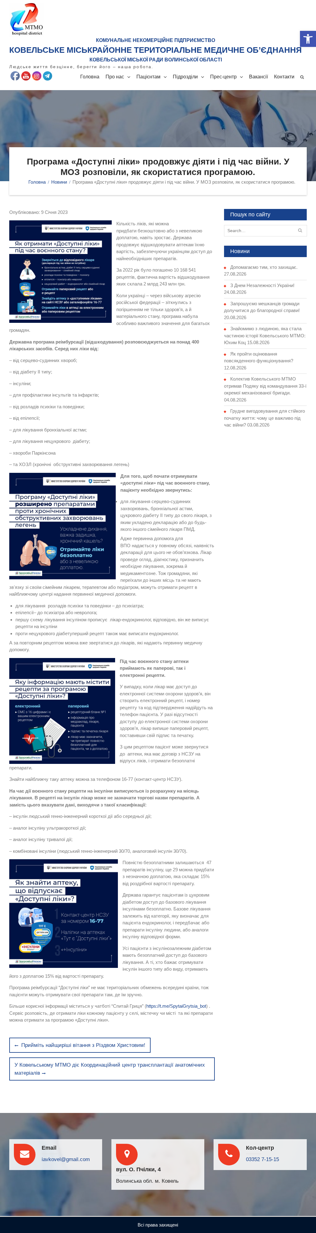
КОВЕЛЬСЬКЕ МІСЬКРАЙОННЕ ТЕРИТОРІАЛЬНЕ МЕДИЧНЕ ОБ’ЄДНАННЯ (155, 50)
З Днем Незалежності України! (262, 285)
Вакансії (258, 76)
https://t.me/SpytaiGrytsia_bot (176, 1006)
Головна (89, 76)
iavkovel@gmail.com (66, 1159)
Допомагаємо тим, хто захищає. (263, 267)
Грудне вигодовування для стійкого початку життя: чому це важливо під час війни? (264, 417)
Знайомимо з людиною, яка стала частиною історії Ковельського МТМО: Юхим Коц (265, 335)
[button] (308, 39)
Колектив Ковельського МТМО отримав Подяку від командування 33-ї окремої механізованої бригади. (265, 385)
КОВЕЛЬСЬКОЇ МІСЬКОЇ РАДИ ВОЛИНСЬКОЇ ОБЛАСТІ (155, 59)
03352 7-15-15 (262, 1159)
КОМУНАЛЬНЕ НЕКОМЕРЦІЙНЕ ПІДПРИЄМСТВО (155, 40)
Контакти (284, 76)
